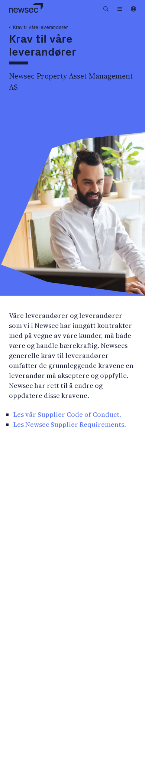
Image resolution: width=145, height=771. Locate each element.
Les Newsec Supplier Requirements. (69, 424)
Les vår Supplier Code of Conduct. (67, 414)
